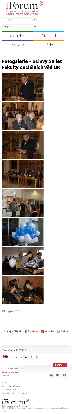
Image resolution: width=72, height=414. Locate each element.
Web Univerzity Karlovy (15, 350)
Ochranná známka (10, 372)
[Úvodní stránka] (37, 8)
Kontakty (5, 376)
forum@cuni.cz (14, 386)
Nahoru (58, 365)
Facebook (33, 331)
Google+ (49, 331)
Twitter (64, 331)
